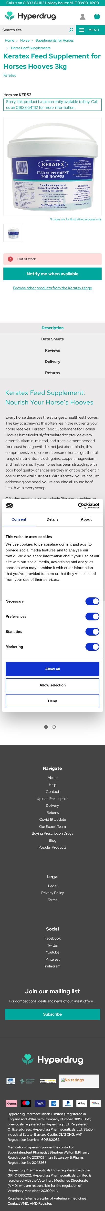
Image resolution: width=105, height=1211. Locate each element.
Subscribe (52, 1014)
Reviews (52, 350)
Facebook (52, 938)
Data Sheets (52, 339)
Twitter (52, 945)
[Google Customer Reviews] (79, 1081)
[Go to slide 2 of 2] (54, 727)
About (53, 777)
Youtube (52, 952)
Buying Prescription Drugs (52, 833)
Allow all (52, 669)
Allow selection (53, 685)
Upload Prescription (52, 798)
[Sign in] (82, 16)
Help (52, 784)
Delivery (52, 361)
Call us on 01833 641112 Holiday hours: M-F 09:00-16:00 (52, 2)
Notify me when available (53, 274)
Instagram (52, 966)
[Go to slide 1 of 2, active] (46, 727)
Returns (52, 372)
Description (52, 327)
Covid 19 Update (52, 819)
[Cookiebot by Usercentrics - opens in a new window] (78, 506)
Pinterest (52, 959)
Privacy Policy (52, 892)
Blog (52, 840)
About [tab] (86, 519)
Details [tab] (53, 519)
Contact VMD (18, 1203)
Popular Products (52, 847)
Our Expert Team (52, 826)
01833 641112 (27, 107)
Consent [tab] (18, 519)
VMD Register (40, 1203)
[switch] (92, 616)
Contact (52, 791)
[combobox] (38, 30)
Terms (52, 899)
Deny (52, 701)
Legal (52, 886)
